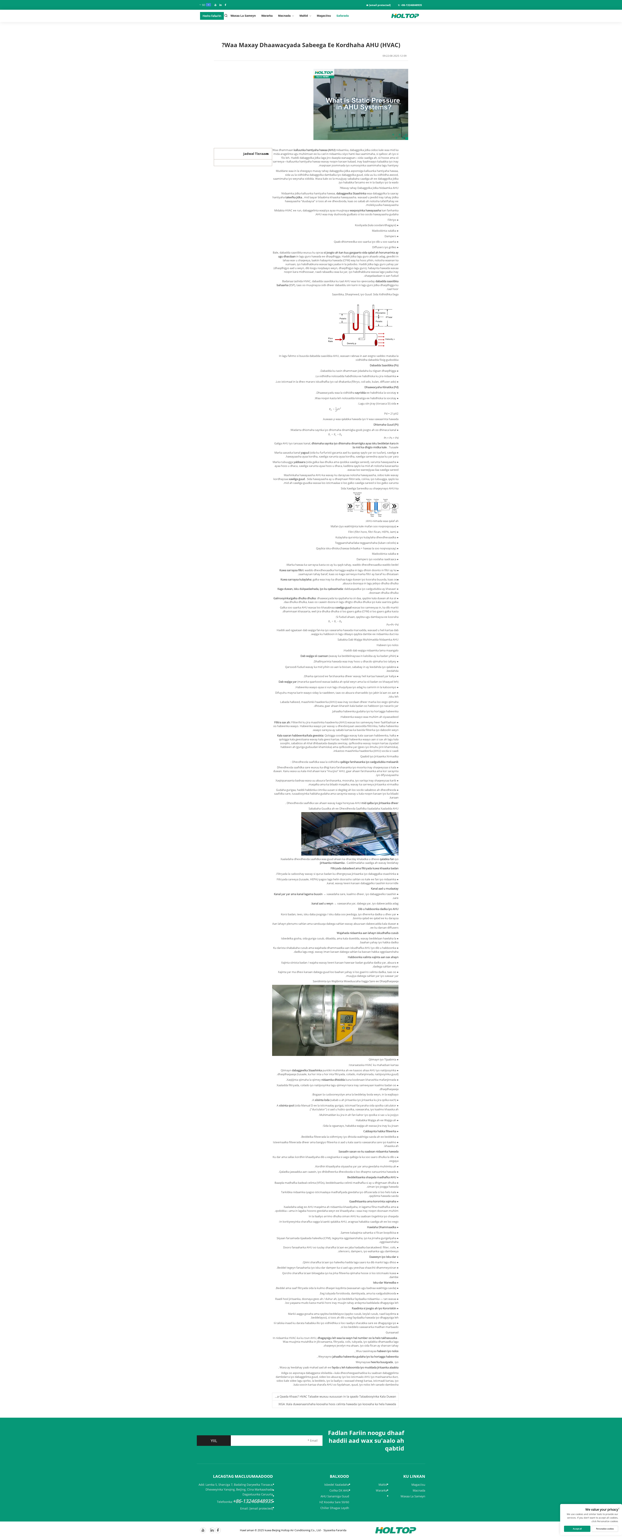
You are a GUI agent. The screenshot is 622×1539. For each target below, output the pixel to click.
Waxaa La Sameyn (243, 15)
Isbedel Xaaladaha (336, 1485)
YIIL (214, 1440)
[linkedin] (220, 5)
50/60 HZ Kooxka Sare (334, 1502)
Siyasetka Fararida (334, 1530)
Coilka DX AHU (339, 1490)
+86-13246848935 (411, 5)
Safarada (342, 15)
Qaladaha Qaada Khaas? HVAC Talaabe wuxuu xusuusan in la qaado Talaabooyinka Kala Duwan (331, 1396)
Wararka (267, 15)
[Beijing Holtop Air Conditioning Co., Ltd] (408, 16)
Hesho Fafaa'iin (212, 16)
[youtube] (215, 5)
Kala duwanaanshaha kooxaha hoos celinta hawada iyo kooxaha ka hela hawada (341, 1404)
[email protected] (261, 1508)
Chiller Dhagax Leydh (334, 1508)
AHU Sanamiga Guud (335, 1496)
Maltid (303, 15)
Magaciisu (324, 15)
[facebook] (225, 5)
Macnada (284, 15)
